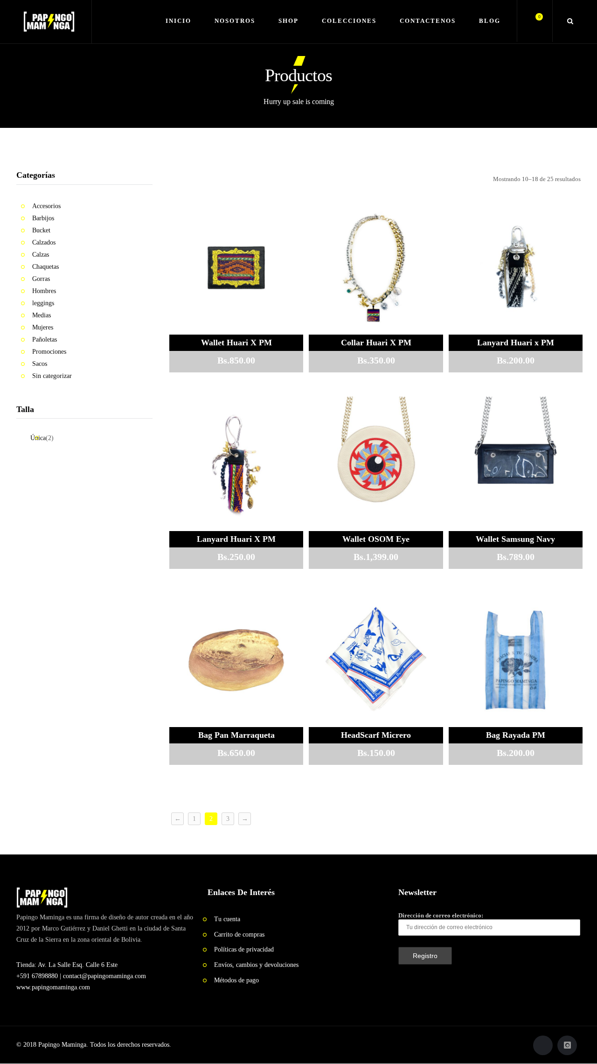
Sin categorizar (52, 375)
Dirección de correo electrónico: (440, 915)
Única (38, 437)
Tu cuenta (227, 919)
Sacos (39, 363)
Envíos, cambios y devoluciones (256, 964)
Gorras (41, 278)
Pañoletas (44, 339)
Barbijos (43, 218)
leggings (43, 303)
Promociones (49, 351)
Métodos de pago (236, 980)
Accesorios (46, 206)
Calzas (40, 254)
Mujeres (42, 327)
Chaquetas (45, 266)
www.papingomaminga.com (53, 987)
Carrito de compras (239, 934)
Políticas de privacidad (244, 949)
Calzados (44, 242)
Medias (41, 315)
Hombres (44, 290)
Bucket (41, 230)
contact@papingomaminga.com (104, 976)
